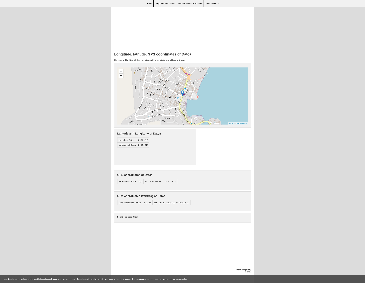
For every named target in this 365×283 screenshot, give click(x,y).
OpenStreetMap (241, 123)
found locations (212, 3)
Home (149, 3)
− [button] (121, 75)
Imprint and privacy (243, 270)
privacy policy (182, 279)
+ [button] (121, 71)
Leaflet (231, 123)
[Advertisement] (182, 30)
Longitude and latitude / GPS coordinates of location (178, 3)
